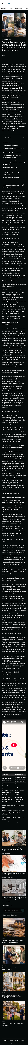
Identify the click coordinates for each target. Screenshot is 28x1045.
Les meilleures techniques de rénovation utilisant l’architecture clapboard (11, 996)
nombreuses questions (7, 81)
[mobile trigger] (3, 3)
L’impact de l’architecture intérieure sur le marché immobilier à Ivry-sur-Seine (14, 898)
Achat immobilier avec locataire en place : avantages (12, 968)
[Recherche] (25, 3)
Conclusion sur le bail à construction (13, 180)
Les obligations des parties (10, 145)
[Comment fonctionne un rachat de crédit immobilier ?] (14, 863)
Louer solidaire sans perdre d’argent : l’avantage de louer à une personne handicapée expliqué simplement (12, 849)
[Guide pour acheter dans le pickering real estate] (14, 1010)
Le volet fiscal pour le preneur (11, 177)
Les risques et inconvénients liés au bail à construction (14, 163)
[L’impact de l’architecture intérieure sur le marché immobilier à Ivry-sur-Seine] (14, 887)
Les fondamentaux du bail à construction (10, 141)
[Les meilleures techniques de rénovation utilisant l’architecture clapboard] (14, 981)
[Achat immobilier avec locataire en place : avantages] (14, 954)
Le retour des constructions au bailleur (13, 170)
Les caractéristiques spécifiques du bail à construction (13, 149)
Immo (3, 55)
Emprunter (4, 877)
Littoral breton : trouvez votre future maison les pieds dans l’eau (12, 941)
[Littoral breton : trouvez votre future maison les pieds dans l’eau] (14, 927)
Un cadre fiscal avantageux (10, 160)
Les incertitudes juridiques (10, 167)
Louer (3, 853)
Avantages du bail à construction (12, 152)
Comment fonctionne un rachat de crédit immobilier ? (13, 874)
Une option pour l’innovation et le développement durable (12, 156)
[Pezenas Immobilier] (11, 3)
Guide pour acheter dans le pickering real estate (12, 1024)
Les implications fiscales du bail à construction (12, 173)
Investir (4, 965)
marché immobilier (14, 88)
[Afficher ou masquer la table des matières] (18, 138)
